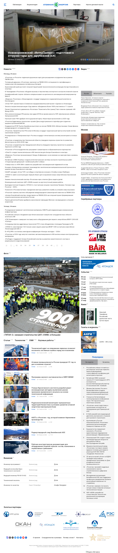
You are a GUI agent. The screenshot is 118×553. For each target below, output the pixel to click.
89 (87, 304)
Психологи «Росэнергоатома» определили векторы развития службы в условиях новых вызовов (40, 190)
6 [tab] (91, 59)
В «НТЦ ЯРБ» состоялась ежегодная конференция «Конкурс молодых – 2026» (32, 231)
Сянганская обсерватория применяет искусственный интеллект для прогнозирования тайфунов (93, 119)
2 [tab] (83, 59)
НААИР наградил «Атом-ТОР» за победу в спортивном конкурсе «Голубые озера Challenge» (37, 172)
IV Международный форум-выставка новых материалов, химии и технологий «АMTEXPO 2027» (101, 294)
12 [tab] (103, 59)
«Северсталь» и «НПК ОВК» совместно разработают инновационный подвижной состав (36, 164)
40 (51, 245)
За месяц (106, 362)
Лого (56, 4)
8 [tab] (95, 59)
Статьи (7, 340)
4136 (88, 68)
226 (99, 326)
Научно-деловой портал (94, 4)
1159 (35, 340)
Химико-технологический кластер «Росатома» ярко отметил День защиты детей (33, 179)
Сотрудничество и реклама (51, 537)
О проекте (36, 537)
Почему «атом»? (69, 537)
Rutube (86, 93)
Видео (84, 69)
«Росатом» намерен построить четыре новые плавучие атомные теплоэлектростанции (98, 488)
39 (47, 245)
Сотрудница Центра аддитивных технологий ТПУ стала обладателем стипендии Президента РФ (39, 224)
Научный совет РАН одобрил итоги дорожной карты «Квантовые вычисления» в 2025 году (37, 119)
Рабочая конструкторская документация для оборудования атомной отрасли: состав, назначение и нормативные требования (53, 446)
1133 (91, 271)
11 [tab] (101, 59)
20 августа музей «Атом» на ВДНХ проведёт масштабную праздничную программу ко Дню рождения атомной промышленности (98, 460)
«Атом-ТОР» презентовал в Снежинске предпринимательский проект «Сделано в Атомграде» (38, 104)
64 (54, 340)
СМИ (31, 340)
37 (38, 245)
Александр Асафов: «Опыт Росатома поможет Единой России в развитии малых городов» (95, 173)
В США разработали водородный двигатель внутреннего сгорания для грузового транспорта (98, 416)
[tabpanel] (59, 37)
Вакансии (8, 458)
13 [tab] (105, 59)
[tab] (86, 93)
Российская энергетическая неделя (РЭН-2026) (100, 283)
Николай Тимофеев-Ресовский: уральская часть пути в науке (105, 316)
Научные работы (46, 340)
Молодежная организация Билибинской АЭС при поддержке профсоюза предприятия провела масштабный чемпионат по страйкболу (98, 479)
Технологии (20, 340)
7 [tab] (93, 59)
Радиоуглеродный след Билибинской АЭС (48, 432)
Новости (7, 69)
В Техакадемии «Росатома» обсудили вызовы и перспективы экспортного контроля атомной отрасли (41, 91)
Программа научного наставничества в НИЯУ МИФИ (52, 377)
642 (10, 253)
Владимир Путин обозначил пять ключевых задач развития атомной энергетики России (95, 106)
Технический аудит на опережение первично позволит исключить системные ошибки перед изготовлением (53, 349)
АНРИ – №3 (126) (105, 342)
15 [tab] (109, 59)
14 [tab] (107, 59)
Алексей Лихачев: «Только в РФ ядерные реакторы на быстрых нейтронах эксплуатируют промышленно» (94, 158)
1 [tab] (81, 59)
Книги (83, 304)
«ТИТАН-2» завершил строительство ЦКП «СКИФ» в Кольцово (32, 335)
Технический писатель (12, 480)
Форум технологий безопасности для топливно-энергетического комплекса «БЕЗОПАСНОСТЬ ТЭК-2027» (101, 299)
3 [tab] (85, 59)
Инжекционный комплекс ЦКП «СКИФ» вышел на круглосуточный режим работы (34, 182)
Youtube (109, 93)
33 (21, 245)
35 (30, 245)
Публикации (17, 4)
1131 (12, 340)
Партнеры (77, 4)
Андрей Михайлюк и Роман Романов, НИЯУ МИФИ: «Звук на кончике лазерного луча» (95, 168)
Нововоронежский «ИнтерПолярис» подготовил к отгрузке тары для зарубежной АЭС (41, 54)
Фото (6, 253)
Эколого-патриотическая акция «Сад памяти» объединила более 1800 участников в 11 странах (39, 106)
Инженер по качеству (11, 485)
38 (43, 245)
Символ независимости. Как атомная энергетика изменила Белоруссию (93, 124)
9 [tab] (97, 59)
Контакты (79, 537)
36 (34, 245)
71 (13, 457)
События (85, 272)
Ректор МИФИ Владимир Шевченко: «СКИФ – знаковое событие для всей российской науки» (96, 163)
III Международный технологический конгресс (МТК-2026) (101, 277)
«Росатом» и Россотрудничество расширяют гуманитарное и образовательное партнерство (38, 149)
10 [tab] (99, 59)
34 (25, 245)
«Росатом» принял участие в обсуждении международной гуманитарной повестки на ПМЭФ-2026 (40, 192)
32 (17, 245)
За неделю (89, 362)
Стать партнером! (86, 257)
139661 (14, 68)
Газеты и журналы (89, 327)
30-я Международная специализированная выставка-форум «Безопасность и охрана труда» (101, 288)
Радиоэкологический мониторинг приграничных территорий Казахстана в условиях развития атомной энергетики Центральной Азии (53, 405)
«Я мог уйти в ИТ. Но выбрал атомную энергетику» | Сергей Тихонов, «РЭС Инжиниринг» (93, 112)
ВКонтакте (98, 93)
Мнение (84, 130)
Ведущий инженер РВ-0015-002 (15, 475)
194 (26, 340)
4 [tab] (87, 59)
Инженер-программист (12, 464)
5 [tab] (89, 59)
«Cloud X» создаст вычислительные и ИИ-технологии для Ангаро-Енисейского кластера (36, 152)
